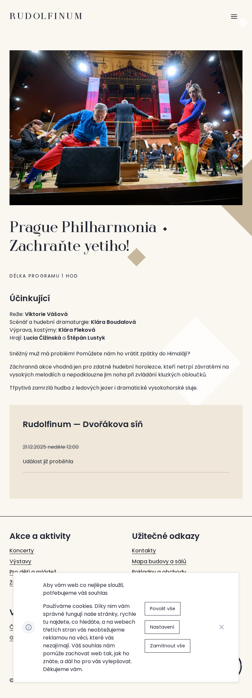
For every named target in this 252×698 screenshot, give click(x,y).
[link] (22, 551)
